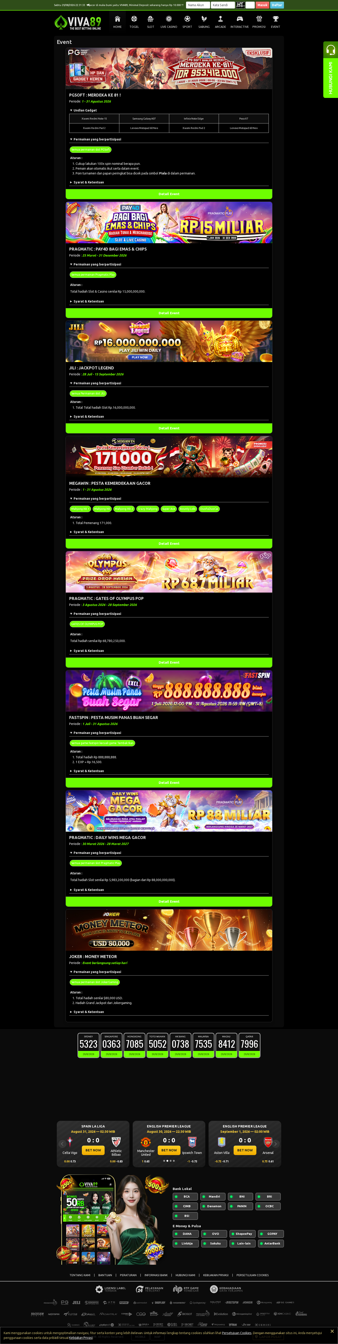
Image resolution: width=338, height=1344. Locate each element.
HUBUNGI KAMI (185, 1275)
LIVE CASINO (169, 26)
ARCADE (220, 26)
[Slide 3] (171, 1161)
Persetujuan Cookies (237, 1333)
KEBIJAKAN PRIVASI (216, 1275)
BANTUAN (105, 1275)
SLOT (150, 26)
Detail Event (169, 194)
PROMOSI (259, 26)
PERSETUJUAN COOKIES (253, 1275)
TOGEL (134, 26)
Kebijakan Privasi (81, 1338)
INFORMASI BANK (156, 1275)
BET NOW (93, 1150)
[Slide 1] (164, 1161)
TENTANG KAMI (79, 1275)
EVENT (275, 26)
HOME (117, 26)
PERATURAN (128, 1275)
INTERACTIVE (240, 26)
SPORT (187, 26)
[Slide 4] (174, 1161)
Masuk (262, 5)
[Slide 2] (167, 1161)
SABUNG (204, 26)
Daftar (277, 5)
